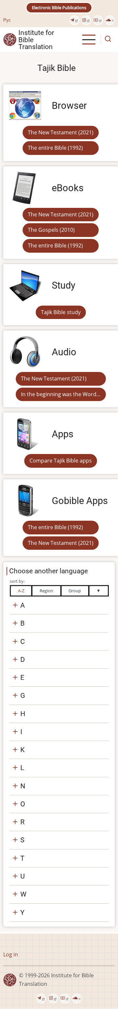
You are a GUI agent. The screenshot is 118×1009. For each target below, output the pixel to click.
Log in (10, 954)
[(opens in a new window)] (74, 20)
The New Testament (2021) (60, 132)
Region (46, 591)
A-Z (21, 591)
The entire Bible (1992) (55, 147)
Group (75, 591)
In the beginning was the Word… (61, 394)
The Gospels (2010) (51, 229)
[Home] (9, 39)
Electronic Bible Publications (59, 7)
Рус (7, 20)
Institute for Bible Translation (36, 39)
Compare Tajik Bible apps (61, 460)
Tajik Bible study (61, 312)
